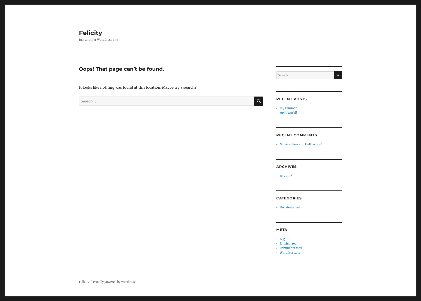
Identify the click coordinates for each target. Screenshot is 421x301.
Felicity (90, 33)
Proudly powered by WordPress (114, 282)
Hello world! (288, 113)
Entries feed (288, 243)
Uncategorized (290, 207)
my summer (288, 108)
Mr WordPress (290, 144)
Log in (284, 239)
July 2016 (286, 176)
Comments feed (291, 248)
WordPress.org (290, 253)
